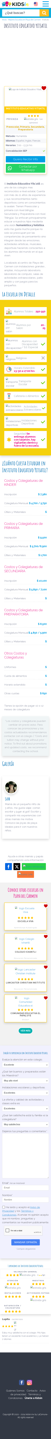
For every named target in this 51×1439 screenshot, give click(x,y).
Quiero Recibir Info (25, 159)
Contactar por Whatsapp (28, 168)
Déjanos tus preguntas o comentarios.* (24, 1131)
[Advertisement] (25, 58)
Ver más (25, 1030)
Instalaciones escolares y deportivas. (23, 1087)
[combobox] (21, 12)
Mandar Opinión (25, 1242)
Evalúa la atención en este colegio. (22, 1059)
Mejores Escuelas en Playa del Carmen (24, 20)
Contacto (32, 1390)
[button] (45, 4)
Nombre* (7, 1195)
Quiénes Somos (15, 1390)
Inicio (4, 20)
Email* (13, 1182)
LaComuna (42, 1414)
